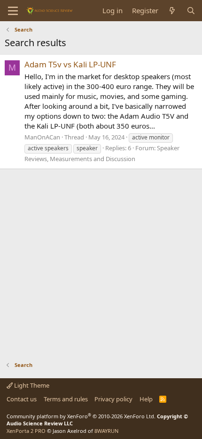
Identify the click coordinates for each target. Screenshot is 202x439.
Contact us (22, 399)
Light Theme (31, 385)
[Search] (191, 10)
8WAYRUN (106, 430)
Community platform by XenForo (81, 416)
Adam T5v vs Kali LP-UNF (70, 64)
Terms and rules (66, 399)
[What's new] (172, 10)
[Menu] (13, 10)
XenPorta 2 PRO (26, 430)
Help (146, 399)
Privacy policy (113, 399)
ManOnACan (42, 137)
